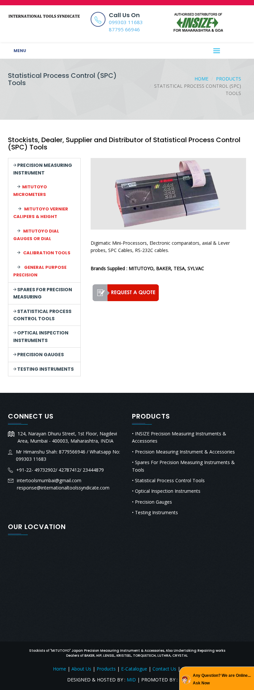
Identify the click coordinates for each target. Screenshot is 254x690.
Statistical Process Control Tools (42, 315)
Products (228, 79)
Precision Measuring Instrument (42, 169)
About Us (81, 669)
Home (201, 79)
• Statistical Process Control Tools (168, 480)
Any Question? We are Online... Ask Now (222, 679)
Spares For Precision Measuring (42, 293)
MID (130, 679)
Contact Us (164, 669)
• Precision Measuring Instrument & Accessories (183, 452)
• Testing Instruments (155, 512)
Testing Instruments (45, 369)
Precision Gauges (40, 354)
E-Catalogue (134, 669)
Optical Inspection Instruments (40, 336)
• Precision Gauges (152, 502)
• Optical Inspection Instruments (166, 491)
